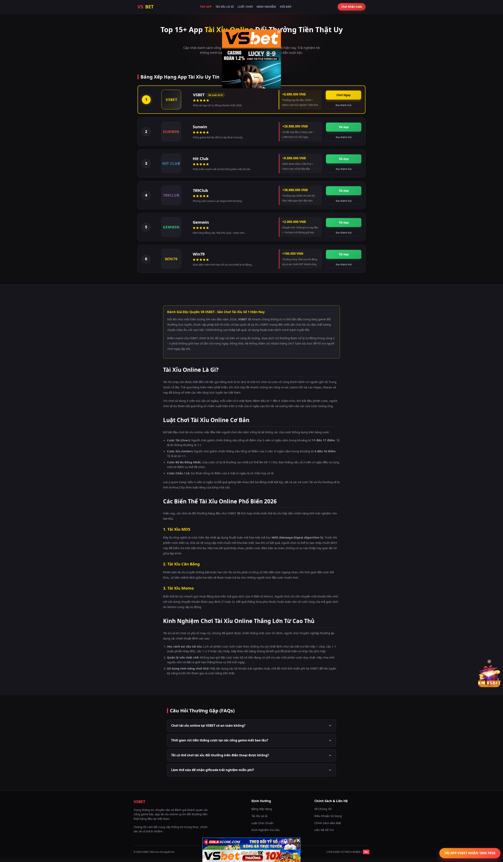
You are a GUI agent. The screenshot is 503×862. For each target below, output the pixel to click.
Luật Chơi (245, 6)
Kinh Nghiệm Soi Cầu (266, 830)
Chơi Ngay (343, 95)
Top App (206, 6)
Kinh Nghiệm (266, 6)
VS (146, 6)
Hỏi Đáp (286, 6)
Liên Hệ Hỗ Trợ (324, 830)
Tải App (344, 127)
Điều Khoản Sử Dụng (328, 816)
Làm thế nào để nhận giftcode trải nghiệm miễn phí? (212, 770)
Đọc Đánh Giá (343, 105)
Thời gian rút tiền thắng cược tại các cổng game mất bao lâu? (219, 740)
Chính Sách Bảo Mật (327, 823)
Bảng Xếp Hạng (262, 809)
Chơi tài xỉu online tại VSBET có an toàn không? (208, 725)
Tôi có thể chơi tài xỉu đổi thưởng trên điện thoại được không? (220, 755)
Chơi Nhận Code (351, 6)
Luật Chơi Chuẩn (263, 823)
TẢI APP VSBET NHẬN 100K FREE (470, 853)
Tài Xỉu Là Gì (225, 6)
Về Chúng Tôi (323, 809)
